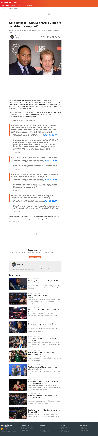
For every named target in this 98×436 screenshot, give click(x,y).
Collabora (42, 430)
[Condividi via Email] (59, 37)
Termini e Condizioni (64, 431)
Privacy (61, 430)
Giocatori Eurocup (84, 430)
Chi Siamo (42, 428)
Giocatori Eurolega (84, 428)
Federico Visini (18, 36)
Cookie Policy (63, 428)
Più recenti (3, 8)
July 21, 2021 (50, 135)
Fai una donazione (35, 257)
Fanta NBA (14, 5)
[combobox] (14, 2)
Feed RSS (5, 428)
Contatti (42, 427)
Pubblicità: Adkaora (44, 431)
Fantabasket (10, 8)
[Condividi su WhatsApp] (53, 37)
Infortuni (29, 5)
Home (2, 5)
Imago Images (4, 433)
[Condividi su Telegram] (56, 37)
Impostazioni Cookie (64, 427)
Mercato (16, 8)
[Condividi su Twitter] (48, 37)
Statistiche (22, 5)
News (7, 5)
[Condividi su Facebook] (50, 37)
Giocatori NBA (83, 427)
